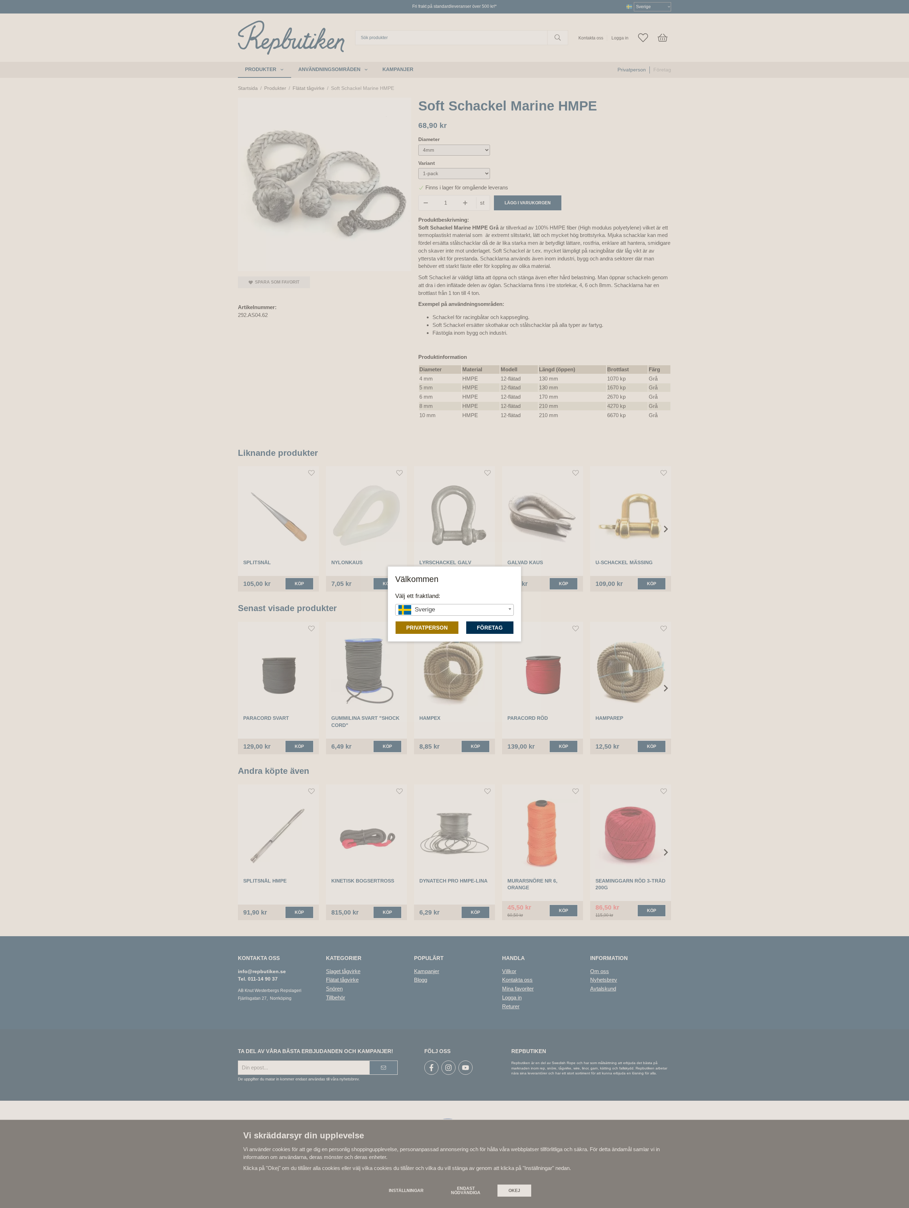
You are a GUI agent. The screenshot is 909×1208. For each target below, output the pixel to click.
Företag (490, 628)
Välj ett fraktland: (417, 596)
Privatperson (427, 628)
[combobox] (454, 610)
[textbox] (454, 609)
